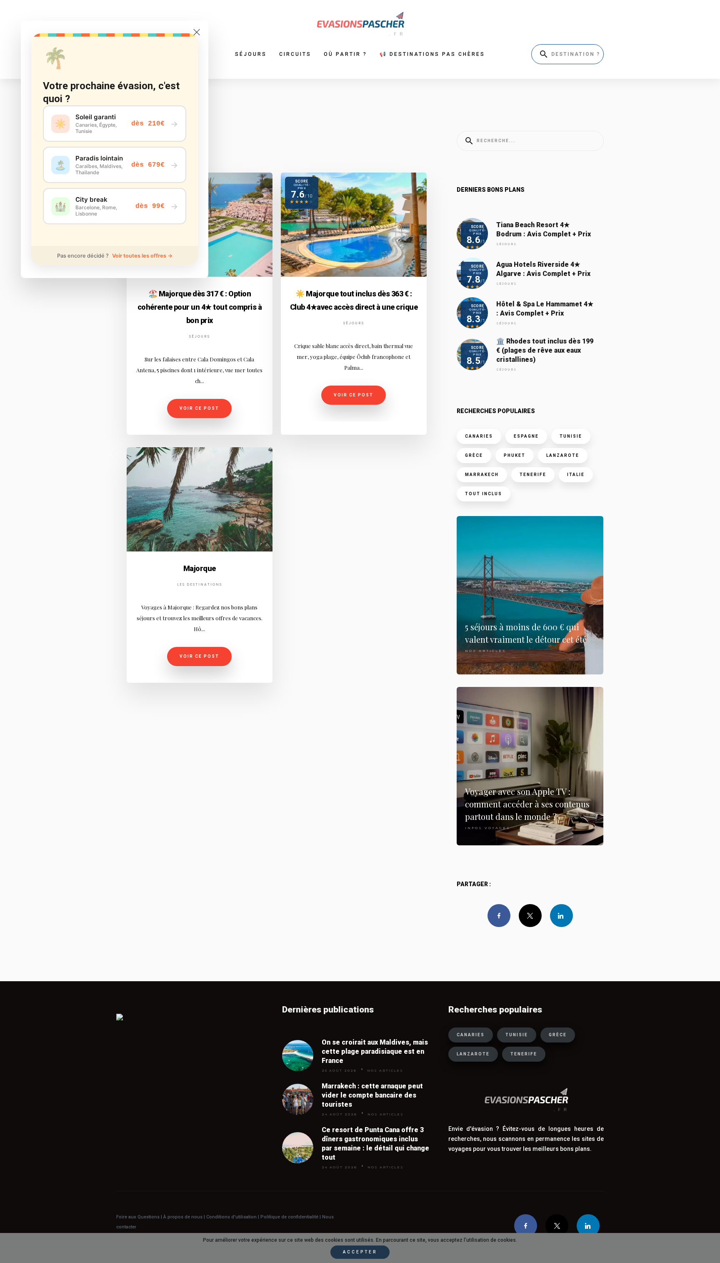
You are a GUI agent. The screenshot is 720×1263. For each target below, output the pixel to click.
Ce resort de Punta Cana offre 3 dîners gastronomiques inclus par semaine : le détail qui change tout (375, 1143)
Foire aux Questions (138, 1217)
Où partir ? (345, 54)
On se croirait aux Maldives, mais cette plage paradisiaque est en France (375, 1051)
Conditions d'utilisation (232, 1217)
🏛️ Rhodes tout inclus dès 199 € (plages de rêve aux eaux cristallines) (544, 350)
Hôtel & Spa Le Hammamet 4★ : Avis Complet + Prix (544, 308)
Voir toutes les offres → (142, 256)
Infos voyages (487, 828)
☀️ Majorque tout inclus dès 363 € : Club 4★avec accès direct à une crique (354, 300)
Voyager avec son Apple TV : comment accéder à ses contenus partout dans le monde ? (527, 804)
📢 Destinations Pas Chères (432, 54)
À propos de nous (182, 1217)
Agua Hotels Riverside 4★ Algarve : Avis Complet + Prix (543, 269)
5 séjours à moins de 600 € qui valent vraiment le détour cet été (526, 633)
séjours (251, 54)
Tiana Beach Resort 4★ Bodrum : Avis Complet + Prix (543, 229)
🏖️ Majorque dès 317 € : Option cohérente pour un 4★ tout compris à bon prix (200, 307)
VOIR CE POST (199, 408)
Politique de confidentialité (288, 1217)
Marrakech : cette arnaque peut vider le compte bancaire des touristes (372, 1095)
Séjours (199, 336)
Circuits (295, 54)
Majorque (199, 568)
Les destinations (199, 584)
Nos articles (485, 651)
